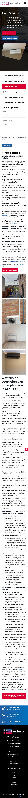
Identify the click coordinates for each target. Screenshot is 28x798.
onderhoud (21, 669)
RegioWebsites (22, 796)
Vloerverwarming (14, 763)
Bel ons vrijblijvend (12, 716)
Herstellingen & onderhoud (14, 768)
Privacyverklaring (6, 796)
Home (14, 775)
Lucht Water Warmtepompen (14, 754)
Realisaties (14, 784)
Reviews (14, 782)
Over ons (14, 777)
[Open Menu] (25, 3)
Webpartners (14, 796)
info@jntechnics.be (14, 721)
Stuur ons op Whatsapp (13, 709)
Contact (14, 786)
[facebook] (26, 449)
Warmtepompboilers (14, 759)
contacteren (13, 223)
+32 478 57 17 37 (13, 708)
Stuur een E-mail (11, 723)
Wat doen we (14, 780)
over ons (21, 264)
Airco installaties (14, 761)
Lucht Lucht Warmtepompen (14, 756)
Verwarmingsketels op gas (14, 766)
